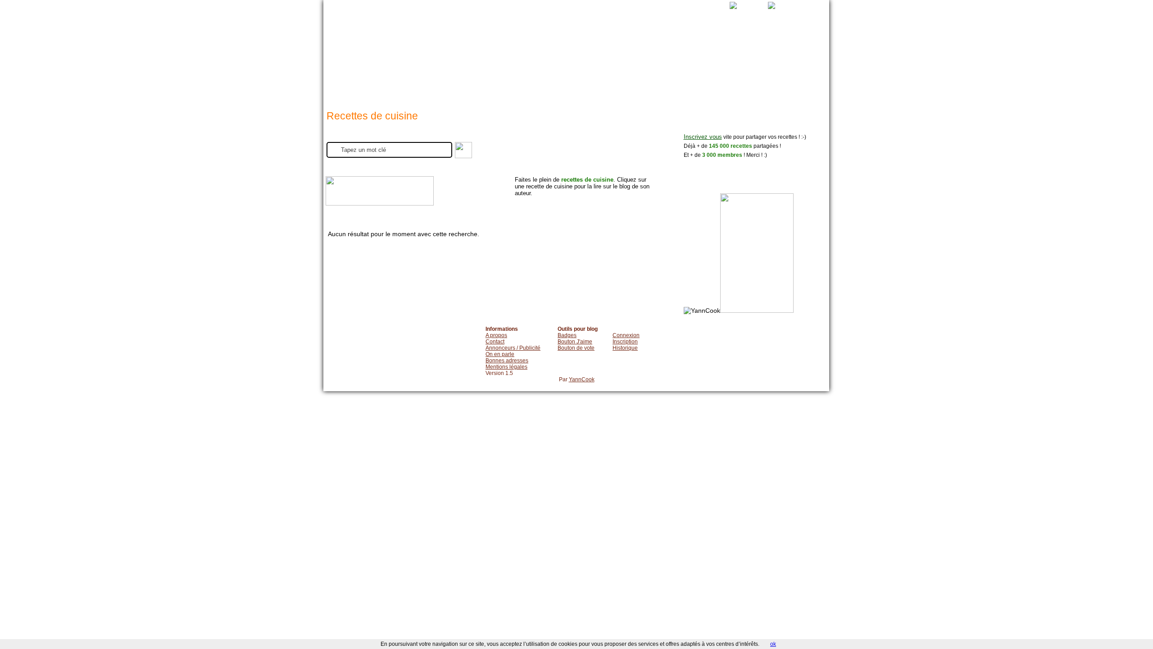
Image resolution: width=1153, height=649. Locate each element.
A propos (496, 335)
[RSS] (724, 5)
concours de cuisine (787, 62)
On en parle (500, 354)
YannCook (582, 379)
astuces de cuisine (577, 62)
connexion (615, 62)
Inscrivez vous (703, 137)
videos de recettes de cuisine (538, 62)
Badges (567, 335)
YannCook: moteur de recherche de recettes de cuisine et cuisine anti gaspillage (377, 49)
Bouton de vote (576, 348)
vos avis (655, 62)
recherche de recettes (453, 62)
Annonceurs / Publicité (513, 348)
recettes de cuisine (496, 62)
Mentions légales (506, 367)
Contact (495, 341)
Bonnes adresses (507, 360)
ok (773, 644)
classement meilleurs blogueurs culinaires (695, 62)
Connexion (626, 335)
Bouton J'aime (575, 341)
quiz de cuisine (739, 62)
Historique (625, 348)
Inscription (625, 341)
